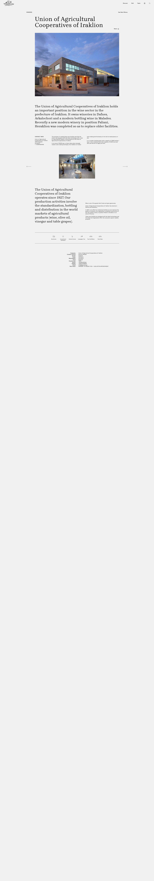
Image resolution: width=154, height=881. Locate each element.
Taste (138, 3)
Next (125, 166)
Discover (125, 3)
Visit (132, 3)
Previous (28, 166)
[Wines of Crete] (9, 3)
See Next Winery (123, 12)
